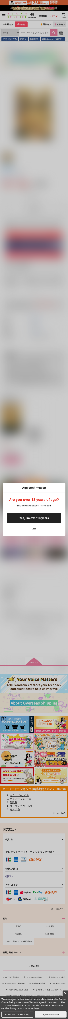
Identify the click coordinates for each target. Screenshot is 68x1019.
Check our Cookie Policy (17, 1014)
